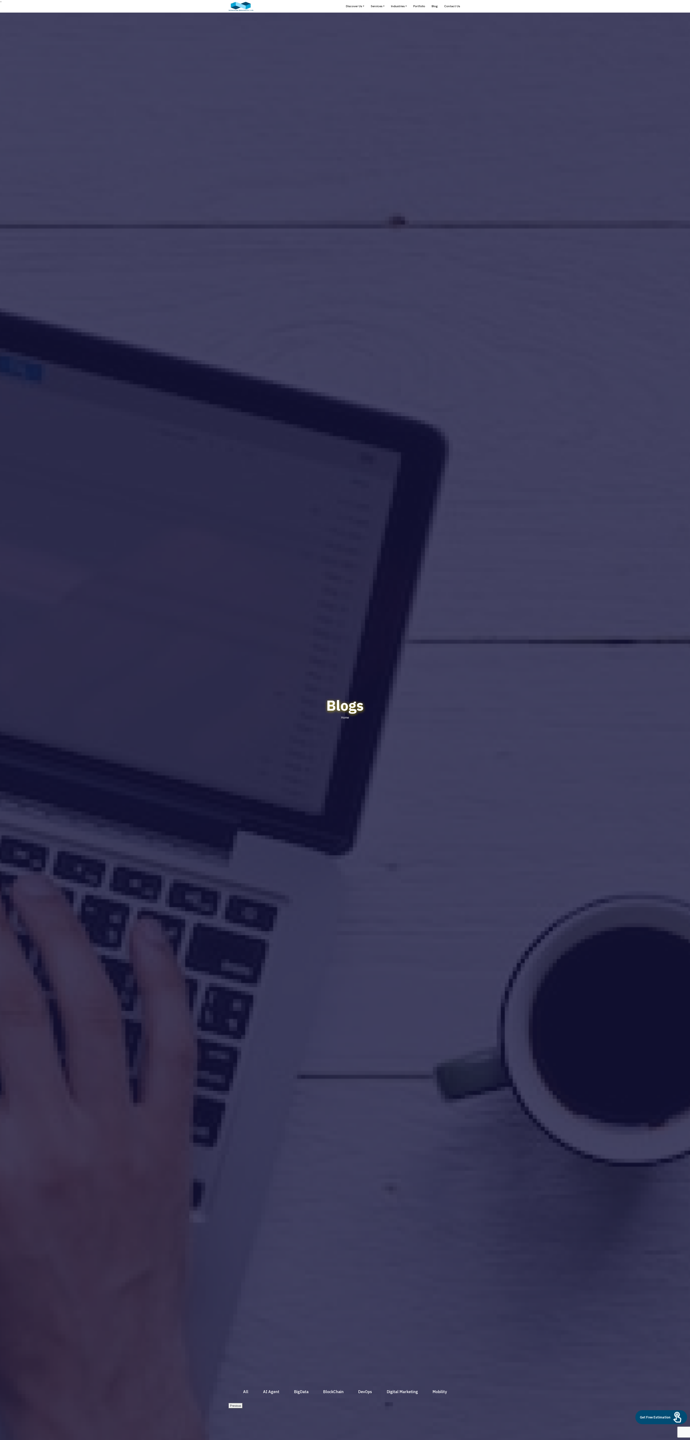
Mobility (440, 1391)
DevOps (365, 1391)
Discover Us (354, 6)
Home (345, 717)
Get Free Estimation (655, 1417)
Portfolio (419, 6)
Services (376, 6)
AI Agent (271, 1391)
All (245, 1391)
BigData (301, 1391)
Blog (435, 6)
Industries (398, 6)
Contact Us (452, 6)
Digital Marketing (402, 1391)
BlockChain (333, 1391)
